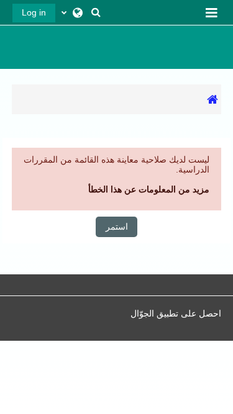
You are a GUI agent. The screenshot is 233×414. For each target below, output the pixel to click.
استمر (117, 227)
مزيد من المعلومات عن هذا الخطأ (148, 189)
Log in (34, 12)
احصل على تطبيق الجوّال (175, 313)
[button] (96, 12)
